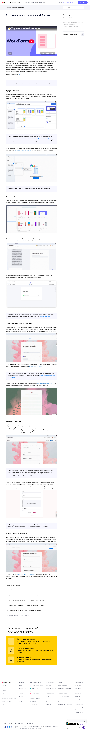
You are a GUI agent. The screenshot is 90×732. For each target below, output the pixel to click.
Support (8, 7)
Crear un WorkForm (44, 317)
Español (8, 723)
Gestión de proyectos (51, 688)
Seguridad (17, 726)
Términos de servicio (20, 138)
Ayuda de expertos (24, 657)
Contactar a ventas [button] (70, 2)
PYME (3, 693)
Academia (77, 696)
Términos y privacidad (26, 726)
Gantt (20, 701)
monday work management (38, 685)
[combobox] (73, 7)
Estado (16, 727)
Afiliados (60, 701)
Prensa (59, 691)
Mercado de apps (6, 701)
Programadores (50, 693)
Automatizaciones (23, 691)
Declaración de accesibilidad (75, 727)
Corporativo (5, 696)
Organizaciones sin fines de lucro (10, 698)
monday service (35, 693)
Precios (4, 685)
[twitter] (27, 724)
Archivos (21, 693)
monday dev (34, 691)
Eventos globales (79, 699)
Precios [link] (60, 2)
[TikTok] (33, 724)
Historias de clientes (62, 693)
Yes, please (82, 724)
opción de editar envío (35, 366)
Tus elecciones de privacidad (51, 726)
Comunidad (78, 688)
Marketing (48, 685)
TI (46, 699)
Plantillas (4, 690)
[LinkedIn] (19, 724)
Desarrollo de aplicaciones (81, 707)
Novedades (78, 693)
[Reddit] (16, 724)
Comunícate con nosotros (8, 688)
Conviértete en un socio (63, 696)
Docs (20, 685)
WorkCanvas (34, 701)
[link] (27, 2)
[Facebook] (22, 724)
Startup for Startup (79, 704)
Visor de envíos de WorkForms (22, 150)
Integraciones (22, 688)
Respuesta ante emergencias (65, 704)
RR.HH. (47, 696)
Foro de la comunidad (25, 648)
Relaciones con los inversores (65, 707)
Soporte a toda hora (7, 704)
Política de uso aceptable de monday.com (40, 138)
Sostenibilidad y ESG (62, 699)
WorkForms (34, 704)
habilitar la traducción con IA (45, 384)
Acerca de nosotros (62, 685)
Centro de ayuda (79, 685)
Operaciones (49, 701)
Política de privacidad (38, 726)
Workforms (14, 7)
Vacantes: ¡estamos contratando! (65, 688)
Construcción (49, 704)
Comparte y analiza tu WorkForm (26, 574)
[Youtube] (24, 724)
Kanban (21, 699)
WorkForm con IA (19, 241)
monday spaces (79, 701)
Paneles (21, 696)
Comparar (77, 715)
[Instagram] (30, 724)
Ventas (48, 691)
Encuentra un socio (79, 709)
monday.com (28, 152)
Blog (76, 691)
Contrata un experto (79, 712)
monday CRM (35, 688)
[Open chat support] (84, 728)
